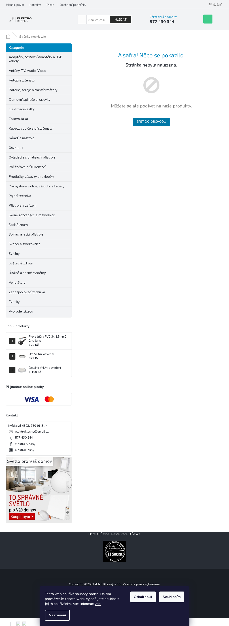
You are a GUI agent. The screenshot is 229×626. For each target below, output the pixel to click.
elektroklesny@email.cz (32, 431)
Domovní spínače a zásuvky (29, 99)
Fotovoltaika (18, 119)
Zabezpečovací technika (27, 292)
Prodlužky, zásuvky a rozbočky (31, 176)
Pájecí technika (20, 196)
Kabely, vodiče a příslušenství (31, 128)
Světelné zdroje (21, 263)
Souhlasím (172, 596)
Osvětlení (16, 148)
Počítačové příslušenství (27, 167)
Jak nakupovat (15, 5)
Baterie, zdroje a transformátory (33, 90)
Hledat (121, 19)
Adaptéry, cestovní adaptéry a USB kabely (35, 59)
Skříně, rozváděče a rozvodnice (32, 215)
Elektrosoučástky (22, 109)
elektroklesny (24, 450)
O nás (50, 5)
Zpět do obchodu (151, 122)
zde (98, 603)
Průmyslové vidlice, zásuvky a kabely (36, 186)
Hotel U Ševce (99, 534)
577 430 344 (24, 437)
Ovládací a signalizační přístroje (32, 157)
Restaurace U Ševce (125, 534)
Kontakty (35, 5)
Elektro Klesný (25, 444)
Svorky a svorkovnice (24, 244)
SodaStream (18, 225)
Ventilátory (17, 282)
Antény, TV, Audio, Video (27, 71)
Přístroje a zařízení (22, 205)
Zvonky (14, 302)
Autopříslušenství (22, 80)
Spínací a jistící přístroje (26, 234)
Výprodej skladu (21, 311)
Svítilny (14, 253)
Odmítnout (143, 596)
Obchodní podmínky (73, 5)
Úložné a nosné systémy (27, 273)
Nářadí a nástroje (21, 138)
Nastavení (57, 615)
